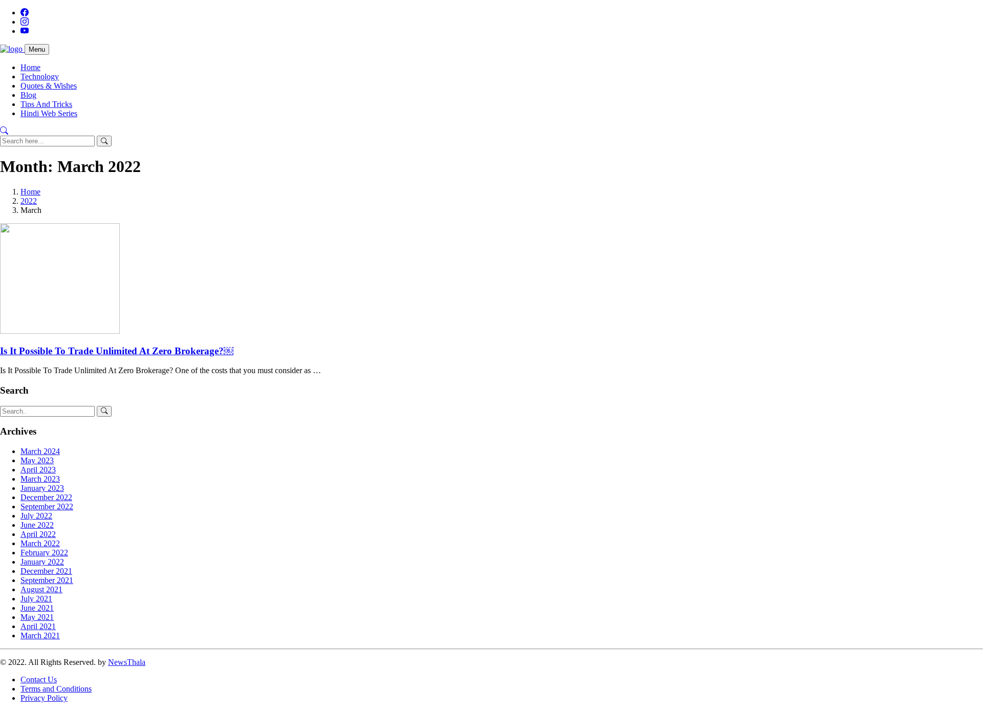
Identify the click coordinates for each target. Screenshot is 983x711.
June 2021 (37, 608)
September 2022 (46, 506)
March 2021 (40, 635)
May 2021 (37, 617)
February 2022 (44, 552)
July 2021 (36, 598)
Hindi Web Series (48, 113)
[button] (4, 130)
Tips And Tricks (46, 104)
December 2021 (46, 571)
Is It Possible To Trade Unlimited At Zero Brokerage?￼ (116, 351)
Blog (28, 95)
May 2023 (37, 460)
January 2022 (42, 561)
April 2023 (38, 469)
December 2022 (46, 497)
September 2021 (46, 580)
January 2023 (42, 488)
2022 (28, 201)
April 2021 (38, 626)
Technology (39, 76)
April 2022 (38, 534)
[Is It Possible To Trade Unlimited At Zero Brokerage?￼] (60, 331)
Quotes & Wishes (48, 85)
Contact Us (38, 679)
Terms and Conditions (56, 688)
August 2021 (41, 589)
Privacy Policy (44, 698)
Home (30, 67)
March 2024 (40, 451)
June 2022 (37, 525)
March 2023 (40, 479)
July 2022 (36, 515)
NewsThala (126, 662)
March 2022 (40, 543)
